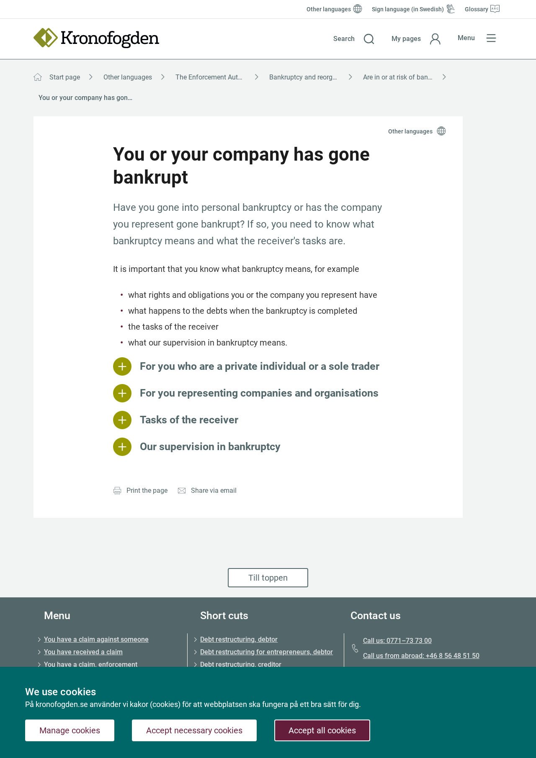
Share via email (214, 490)
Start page (64, 77)
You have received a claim (83, 652)
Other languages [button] (410, 131)
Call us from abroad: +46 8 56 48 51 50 (421, 656)
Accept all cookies (322, 730)
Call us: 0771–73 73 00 (397, 641)
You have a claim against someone (96, 639)
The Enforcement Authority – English (219, 77)
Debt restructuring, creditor (240, 664)
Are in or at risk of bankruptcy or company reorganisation (407, 77)
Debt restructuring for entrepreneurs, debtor (266, 652)
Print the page (147, 490)
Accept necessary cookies (194, 730)
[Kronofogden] (96, 38)
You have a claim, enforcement (90, 664)
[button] (354, 39)
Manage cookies (69, 730)
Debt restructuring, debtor (239, 639)
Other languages (127, 77)
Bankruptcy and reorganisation (313, 77)
